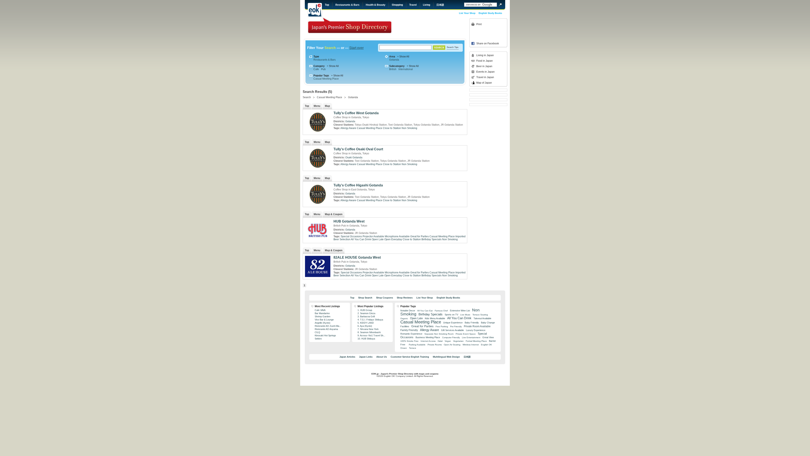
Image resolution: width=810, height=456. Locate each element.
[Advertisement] (439, 28)
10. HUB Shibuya (366, 338)
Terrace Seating (480, 315)
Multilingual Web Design (446, 357)
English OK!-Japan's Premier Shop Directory (350, 25)
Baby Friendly (472, 322)
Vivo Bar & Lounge (324, 319)
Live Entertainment (471, 337)
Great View (488, 337)
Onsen (403, 348)
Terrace (412, 348)
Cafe (316, 69)
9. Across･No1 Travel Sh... (371, 335)
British (392, 69)
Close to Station (392, 128)
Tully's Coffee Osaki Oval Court (358, 149)
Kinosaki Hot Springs (325, 335)
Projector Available (373, 236)
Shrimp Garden (322, 316)
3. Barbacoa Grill (366, 316)
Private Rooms (435, 344)
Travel (413, 4)
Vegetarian (458, 341)
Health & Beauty (375, 4)
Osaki (348, 157)
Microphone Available (397, 236)
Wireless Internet (471, 344)
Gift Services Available (452, 330)
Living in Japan (485, 55)
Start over (356, 48)
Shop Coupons (384, 297)
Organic (404, 318)
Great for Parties (419, 236)
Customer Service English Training (410, 357)
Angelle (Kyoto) (322, 323)
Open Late (378, 239)
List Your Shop (467, 13)
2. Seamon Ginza (366, 313)
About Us (381, 357)
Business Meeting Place (428, 337)
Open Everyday (393, 239)
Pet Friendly (456, 326)
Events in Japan (485, 71)
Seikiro (318, 338)
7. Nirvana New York (368, 329)
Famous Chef (441, 310)
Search (307, 97)
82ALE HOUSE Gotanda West (357, 257)
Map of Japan (484, 82)
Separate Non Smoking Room (439, 334)
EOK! (315, 10)
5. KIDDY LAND (366, 323)
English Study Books (490, 13)
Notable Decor (407, 310)
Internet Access (428, 341)
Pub (323, 69)
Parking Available (417, 344)
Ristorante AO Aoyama (326, 329)
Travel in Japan (485, 77)
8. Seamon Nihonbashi (369, 332)
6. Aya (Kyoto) (365, 326)
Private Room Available (477, 326)
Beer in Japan (484, 66)
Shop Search (365, 297)
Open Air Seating (452, 344)
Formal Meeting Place (476, 341)
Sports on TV (451, 314)
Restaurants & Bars (347, 4)
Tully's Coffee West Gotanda (356, 113)
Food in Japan (484, 60)
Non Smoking (409, 128)
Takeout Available (482, 318)
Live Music (465, 315)
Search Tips (452, 47)
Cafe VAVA (320, 310)
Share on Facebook (487, 43)
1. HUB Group (365, 310)
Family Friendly (409, 330)
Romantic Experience (411, 333)
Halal (440, 341)
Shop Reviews (405, 297)
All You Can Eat (425, 310)
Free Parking (442, 326)
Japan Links (366, 357)
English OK (486, 344)
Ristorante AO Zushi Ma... (328, 326)
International (405, 69)
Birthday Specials (431, 239)
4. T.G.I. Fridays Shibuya (370, 319)
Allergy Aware (348, 128)
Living (426, 4)
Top (327, 4)
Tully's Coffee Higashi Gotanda (358, 185)
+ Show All (403, 56)
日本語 (440, 4)
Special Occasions (351, 236)
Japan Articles (347, 357)
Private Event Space (466, 334)
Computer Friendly (451, 337)
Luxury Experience (475, 330)
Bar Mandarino (322, 313)
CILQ (317, 332)
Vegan (448, 341)
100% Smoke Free (409, 341)
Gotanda (394, 59)
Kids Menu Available (435, 318)
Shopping (397, 4)
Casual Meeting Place (326, 78)
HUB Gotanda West (348, 221)
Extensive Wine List (460, 310)
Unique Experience (453, 322)
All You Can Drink (361, 239)
